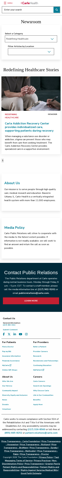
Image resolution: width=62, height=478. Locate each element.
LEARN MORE (31, 300)
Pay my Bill (6, 351)
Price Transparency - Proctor (34, 454)
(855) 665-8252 (13, 432)
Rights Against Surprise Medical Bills (39, 470)
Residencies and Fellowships (45, 361)
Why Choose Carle (41, 390)
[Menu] (5, 3)
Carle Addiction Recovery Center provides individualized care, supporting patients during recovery (29, 127)
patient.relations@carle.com (41, 432)
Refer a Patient (39, 347)
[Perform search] (56, 10)
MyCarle (6, 365)
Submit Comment (10, 330)
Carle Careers (39, 381)
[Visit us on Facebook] (4, 334)
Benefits (37, 400)
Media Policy (14, 227)
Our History (7, 386)
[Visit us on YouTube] (20, 334)
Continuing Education (42, 365)
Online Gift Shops (9, 370)
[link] (31, 93)
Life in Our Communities (43, 395)
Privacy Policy (46, 457)
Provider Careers (40, 351)
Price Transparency (34, 463)
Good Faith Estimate (31, 473)
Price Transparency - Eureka (43, 447)
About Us (12, 183)
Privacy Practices (42, 460)
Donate (5, 404)
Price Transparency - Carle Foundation (20, 441)
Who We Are (7, 381)
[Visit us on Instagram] (26, 334)
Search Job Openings (42, 386)
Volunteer (6, 409)
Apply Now (38, 404)
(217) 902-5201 (46, 289)
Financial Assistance (11, 361)
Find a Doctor (8, 347)
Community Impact (10, 390)
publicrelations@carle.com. (34, 293)
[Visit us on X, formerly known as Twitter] (9, 334)
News (4, 400)
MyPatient (37, 370)
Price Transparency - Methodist (20, 451)
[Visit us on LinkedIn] (14, 334)
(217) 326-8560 (36, 429)
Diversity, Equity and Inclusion (14, 395)
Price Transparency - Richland (35, 444)
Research (37, 356)
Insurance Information (11, 356)
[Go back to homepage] (29, 3)
